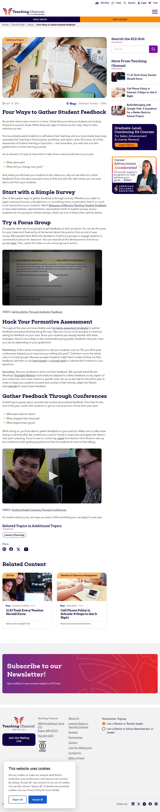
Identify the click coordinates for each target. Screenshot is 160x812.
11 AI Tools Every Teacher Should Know (25, 612)
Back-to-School (12, 624)
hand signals (39, 360)
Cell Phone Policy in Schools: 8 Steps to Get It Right (79, 614)
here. (14, 243)
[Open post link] (27, 587)
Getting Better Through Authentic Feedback (37, 312)
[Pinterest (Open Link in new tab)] (156, 804)
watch (61, 438)
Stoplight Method (25, 375)
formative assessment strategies (70, 328)
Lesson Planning (14, 534)
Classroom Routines (82, 624)
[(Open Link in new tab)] (52, 277)
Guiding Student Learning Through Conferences (39, 510)
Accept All (39, 798)
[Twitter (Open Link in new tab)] (138, 804)
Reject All (19, 798)
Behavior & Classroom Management (79, 575)
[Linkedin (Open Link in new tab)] (133, 804)
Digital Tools (25, 624)
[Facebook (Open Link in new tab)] (150, 804)
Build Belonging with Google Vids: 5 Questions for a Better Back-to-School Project (142, 110)
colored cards (58, 360)
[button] (141, 3)
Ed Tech (10, 575)
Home (5, 25)
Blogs (30, 25)
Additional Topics (15, 40)
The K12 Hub (18, 25)
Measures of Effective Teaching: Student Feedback (77, 205)
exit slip (12, 386)
